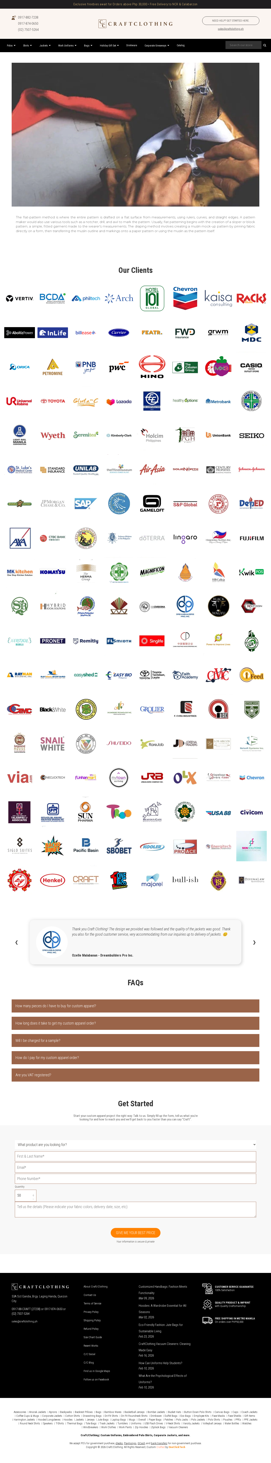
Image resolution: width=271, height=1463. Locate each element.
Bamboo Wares (113, 1412)
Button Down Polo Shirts (198, 1412)
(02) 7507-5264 (28, 30)
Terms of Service (92, 1303)
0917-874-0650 (28, 24)
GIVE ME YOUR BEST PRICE (135, 1232)
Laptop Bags (119, 1419)
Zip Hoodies (141, 1427)
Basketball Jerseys (134, 1412)
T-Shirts (60, 1423)
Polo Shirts (214, 1419)
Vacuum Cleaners (178, 1427)
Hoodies (68, 1419)
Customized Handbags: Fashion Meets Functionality (163, 1290)
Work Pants (125, 1427)
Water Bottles (232, 1423)
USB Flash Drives (153, 1423)
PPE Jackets (250, 1419)
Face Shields (234, 1415)
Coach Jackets (249, 1412)
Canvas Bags (222, 1412)
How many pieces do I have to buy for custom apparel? (55, 1006)
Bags (98, 1412)
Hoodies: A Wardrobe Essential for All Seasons (162, 1309)
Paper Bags (155, 1419)
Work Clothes (108, 1427)
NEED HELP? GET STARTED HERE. (230, 20)
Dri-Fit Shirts (111, 1415)
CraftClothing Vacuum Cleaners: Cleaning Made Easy (165, 1347)
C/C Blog (89, 1362)
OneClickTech (177, 1447)
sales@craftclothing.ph (231, 28)
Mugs (132, 1419)
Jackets (80, 1419)
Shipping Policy (92, 1320)
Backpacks (66, 1412)
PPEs (238, 1419)
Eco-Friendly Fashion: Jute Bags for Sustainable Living (161, 1328)
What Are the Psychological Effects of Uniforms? (163, 1379)
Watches (247, 1423)
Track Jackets (107, 1423)
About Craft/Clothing (96, 1286)
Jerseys (91, 1419)
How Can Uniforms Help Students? (160, 1363)
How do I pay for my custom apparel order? (47, 1057)
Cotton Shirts (72, 1415)
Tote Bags (91, 1423)
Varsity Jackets (191, 1423)
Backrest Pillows (84, 1412)
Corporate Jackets (52, 1415)
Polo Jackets (198, 1419)
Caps (235, 1412)
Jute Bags (103, 1419)
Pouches (227, 1419)
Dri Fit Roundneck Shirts (134, 1415)
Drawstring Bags (92, 1415)
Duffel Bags (171, 1415)
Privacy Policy (91, 1311)
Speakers (48, 1423)
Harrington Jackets (24, 1419)
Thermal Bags (75, 1423)
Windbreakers (90, 1427)
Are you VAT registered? (33, 1075)
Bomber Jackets (156, 1412)
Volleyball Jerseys (212, 1423)
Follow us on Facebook (96, 1379)
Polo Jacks (182, 1419)
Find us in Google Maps (97, 1371)
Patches (169, 1419)
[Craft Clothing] (135, 23)
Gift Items (249, 1415)
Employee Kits (201, 1415)
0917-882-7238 (28, 17)
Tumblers (123, 1423)
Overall (142, 1419)
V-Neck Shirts (173, 1423)
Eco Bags (185, 1415)
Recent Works (91, 1345)
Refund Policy (91, 1328)
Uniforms (136, 1423)
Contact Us (90, 1295)
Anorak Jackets (37, 1412)
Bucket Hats (174, 1412)
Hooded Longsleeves (49, 1419)
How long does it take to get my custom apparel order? (55, 1023)
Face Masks (218, 1415)
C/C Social (89, 1354)
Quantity (19, 1186)
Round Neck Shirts (30, 1423)
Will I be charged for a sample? (37, 1040)
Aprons (53, 1412)
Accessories (20, 1412)
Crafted (160, 1447)
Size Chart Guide (93, 1337)
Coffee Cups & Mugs (27, 1415)
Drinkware (156, 1415)
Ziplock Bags (158, 1427)
